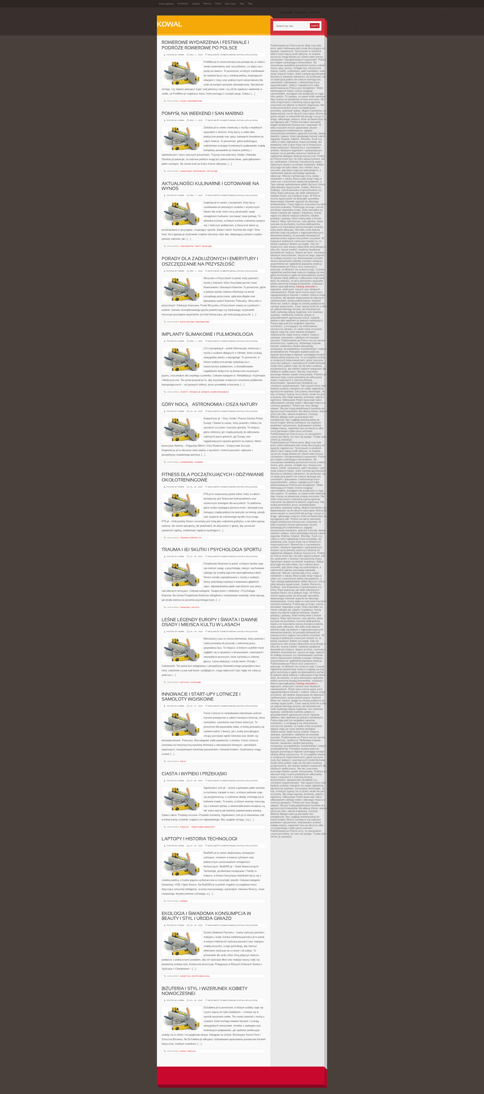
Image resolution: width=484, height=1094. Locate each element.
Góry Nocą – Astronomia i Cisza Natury (210, 405)
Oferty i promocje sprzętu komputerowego (204, 392)
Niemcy (207, 4)
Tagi (242, 4)
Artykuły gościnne (190, 682)
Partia (218, 4)
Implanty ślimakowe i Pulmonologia (207, 335)
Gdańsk (196, 4)
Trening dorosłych (190, 538)
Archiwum (183, 4)
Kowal (169, 25)
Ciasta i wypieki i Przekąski (194, 774)
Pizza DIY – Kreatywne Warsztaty (197, 827)
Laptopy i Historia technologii (199, 839)
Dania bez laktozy (190, 607)
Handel (184, 901)
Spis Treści (230, 4)
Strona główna (166, 4)
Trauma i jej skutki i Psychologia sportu (211, 550)
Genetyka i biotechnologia (195, 976)
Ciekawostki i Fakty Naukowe (196, 246)
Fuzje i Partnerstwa (191, 101)
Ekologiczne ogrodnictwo (194, 322)
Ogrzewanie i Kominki (191, 462)
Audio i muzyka (188, 1051)
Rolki (183, 761)
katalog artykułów (305, 286)
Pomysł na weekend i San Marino (202, 114)
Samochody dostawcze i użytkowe (199, 171)
